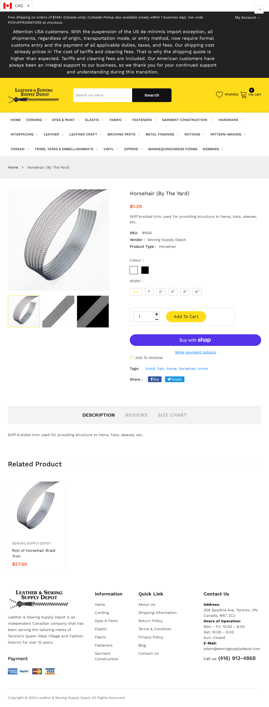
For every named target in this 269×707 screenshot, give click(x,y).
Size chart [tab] (172, 415)
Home (13, 167)
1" (149, 292)
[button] (259, 9)
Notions (192, 134)
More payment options (195, 352)
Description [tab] (98, 415)
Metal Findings (160, 134)
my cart (255, 93)
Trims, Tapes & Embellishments (64, 149)
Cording (34, 120)
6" (197, 292)
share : (136, 379)
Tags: (134, 368)
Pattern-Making (225, 134)
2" (161, 292)
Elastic (92, 120)
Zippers (131, 149)
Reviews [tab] (136, 415)
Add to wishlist (149, 358)
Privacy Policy (150, 637)
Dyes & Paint (63, 120)
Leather (51, 134)
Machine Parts (121, 134)
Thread (17, 149)
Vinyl (109, 149)
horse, (172, 368)
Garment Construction (185, 120)
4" (185, 292)
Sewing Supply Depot (31, 543)
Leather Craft (83, 134)
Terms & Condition (155, 629)
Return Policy (150, 621)
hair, (161, 368)
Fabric (116, 120)
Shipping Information (157, 612)
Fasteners (142, 120)
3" (173, 292)
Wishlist (232, 94)
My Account (245, 17)
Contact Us (148, 653)
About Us (146, 604)
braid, (151, 368)
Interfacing (22, 134)
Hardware (228, 120)
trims (203, 368)
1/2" (136, 292)
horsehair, (188, 368)
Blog (142, 645)
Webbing (211, 149)
